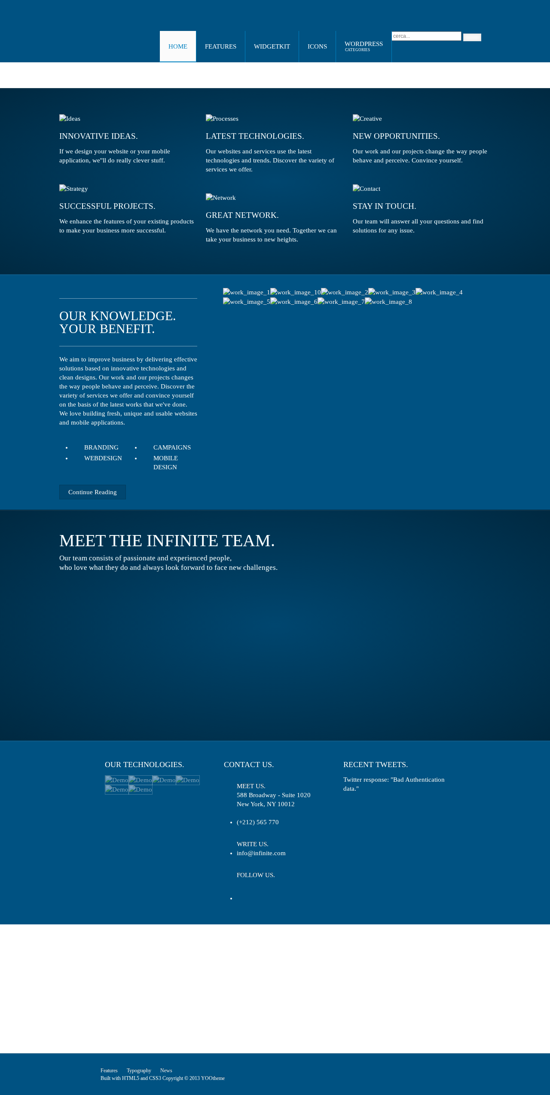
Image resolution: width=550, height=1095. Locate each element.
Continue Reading (92, 492)
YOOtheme (213, 1078)
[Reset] (472, 37)
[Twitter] (242, 889)
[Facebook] (258, 889)
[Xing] (274, 889)
